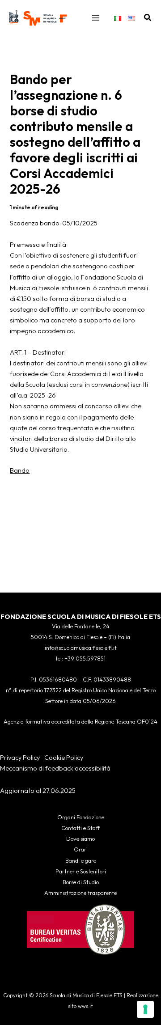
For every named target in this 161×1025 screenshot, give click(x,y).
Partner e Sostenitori (80, 871)
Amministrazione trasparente (80, 892)
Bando (20, 470)
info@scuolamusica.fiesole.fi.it (81, 647)
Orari (81, 849)
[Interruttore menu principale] (95, 17)
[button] (148, 18)
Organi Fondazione (80, 817)
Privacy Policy (20, 757)
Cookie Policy (63, 757)
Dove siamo (80, 838)
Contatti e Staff (80, 827)
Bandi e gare (80, 860)
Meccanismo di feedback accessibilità (55, 768)
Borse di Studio (81, 881)
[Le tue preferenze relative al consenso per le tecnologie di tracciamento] (145, 1009)
